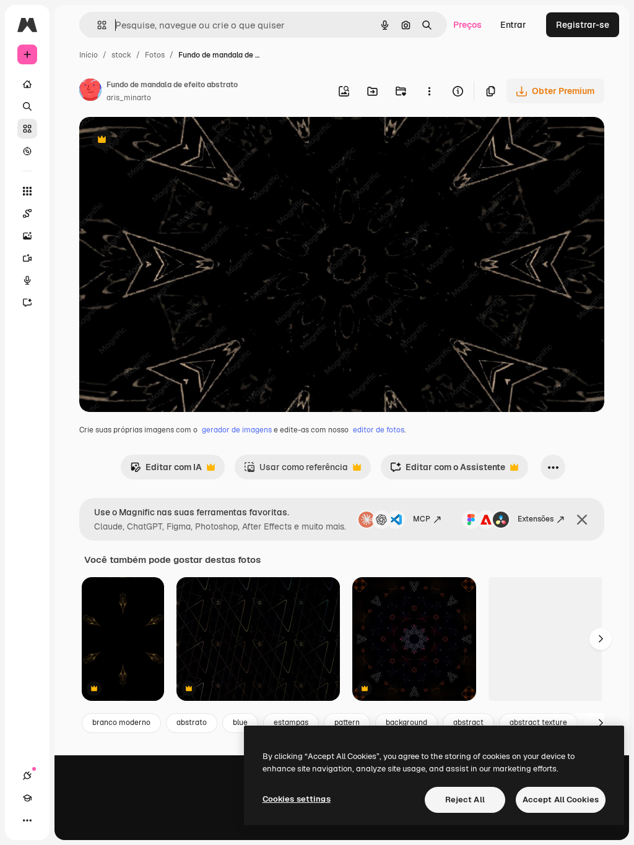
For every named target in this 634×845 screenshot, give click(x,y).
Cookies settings (297, 799)
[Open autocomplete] (97, 25)
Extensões (536, 519)
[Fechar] (582, 519)
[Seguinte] (600, 639)
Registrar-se (582, 24)
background (406, 722)
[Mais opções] (429, 91)
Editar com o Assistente (447, 470)
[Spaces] (27, 213)
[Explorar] (27, 151)
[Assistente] (27, 302)
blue (240, 722)
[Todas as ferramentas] (27, 191)
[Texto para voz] (27, 280)
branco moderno (121, 722)
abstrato (191, 722)
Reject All (465, 799)
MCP (421, 519)
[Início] (27, 84)
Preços (467, 24)
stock (121, 55)
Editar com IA (166, 470)
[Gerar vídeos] (27, 258)
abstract (468, 722)
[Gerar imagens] (27, 236)
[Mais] (27, 820)
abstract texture (538, 722)
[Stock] (27, 129)
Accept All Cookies (561, 799)
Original (158, 141)
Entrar (513, 24)
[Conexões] (27, 776)
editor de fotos (378, 430)
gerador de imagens (237, 430)
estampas (291, 722)
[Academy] (27, 798)
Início (88, 55)
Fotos (155, 55)
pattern (347, 722)
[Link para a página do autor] (90, 92)
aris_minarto (128, 98)
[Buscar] (27, 106)
